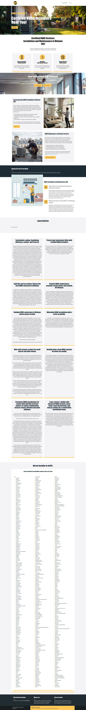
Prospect (56, 666)
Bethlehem (37, 518)
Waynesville (18, 590)
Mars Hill (37, 585)
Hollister (56, 648)
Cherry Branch (57, 541)
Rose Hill (37, 682)
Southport (37, 523)
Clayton (17, 529)
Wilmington (18, 486)
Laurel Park (37, 628)
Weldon (56, 503)
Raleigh (17, 479)
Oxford (17, 603)
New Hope (57, 556)
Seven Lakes (37, 485)
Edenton (37, 478)
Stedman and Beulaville (59, 504)
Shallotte (37, 499)
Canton (36, 494)
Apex (17, 498)
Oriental (56, 594)
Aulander (56, 633)
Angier (17, 655)
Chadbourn (37, 679)
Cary (17, 485)
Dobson (56, 522)
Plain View (57, 512)
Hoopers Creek (58, 543)
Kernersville (18, 528)
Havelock (17, 538)
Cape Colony (57, 686)
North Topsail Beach (59, 653)
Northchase (18, 675)
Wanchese (37, 669)
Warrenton (57, 617)
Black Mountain (19, 614)
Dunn (17, 594)
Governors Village (58, 497)
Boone (17, 540)
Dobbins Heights (58, 658)
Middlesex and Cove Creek (60, 608)
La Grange (37, 621)
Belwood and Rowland (59, 598)
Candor (56, 586)
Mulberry (37, 676)
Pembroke (37, 586)
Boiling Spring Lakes (20, 648)
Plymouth (37, 552)
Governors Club (58, 521)
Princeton (57, 542)
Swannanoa (37, 492)
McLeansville (57, 639)
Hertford (37, 664)
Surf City (37, 575)
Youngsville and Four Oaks (40, 650)
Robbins (56, 513)
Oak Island (18, 617)
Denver (36, 591)
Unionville (18, 634)
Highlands (57, 610)
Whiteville (18, 662)
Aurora (56, 679)
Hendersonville (19, 569)
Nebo (56, 561)
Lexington (18, 541)
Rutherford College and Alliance (61, 603)
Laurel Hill (57, 602)
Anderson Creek (19, 562)
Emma (36, 629)
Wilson (17, 503)
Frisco (56, 672)
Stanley (36, 532)
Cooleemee (57, 619)
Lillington (37, 545)
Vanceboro (57, 609)
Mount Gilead (57, 580)
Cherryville (18, 652)
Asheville (17, 492)
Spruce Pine (37, 651)
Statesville (18, 524)
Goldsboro (18, 512)
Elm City (56, 499)
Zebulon (17, 656)
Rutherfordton (38, 510)
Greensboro (18, 480)
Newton (17, 571)
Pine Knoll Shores (58, 570)
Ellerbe (56, 618)
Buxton (56, 518)
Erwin (17, 672)
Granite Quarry (38, 589)
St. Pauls (37, 667)
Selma (17, 638)
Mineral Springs (38, 581)
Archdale (17, 581)
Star (55, 557)
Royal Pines (37, 483)
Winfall (56, 664)
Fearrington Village (38, 615)
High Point (18, 488)
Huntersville (18, 497)
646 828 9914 (65, 2)
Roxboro (17, 612)
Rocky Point (57, 508)
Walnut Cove (37, 671)
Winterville (18, 591)
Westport (37, 503)
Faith (56, 614)
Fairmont (37, 624)
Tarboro (17, 588)
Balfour (56, 585)
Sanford (17, 519)
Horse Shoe (37, 660)
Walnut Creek (57, 536)
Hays (56, 551)
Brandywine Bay (58, 560)
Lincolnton (18, 584)
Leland (17, 531)
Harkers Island (57, 564)
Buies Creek (37, 557)
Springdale (57, 579)
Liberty (36, 622)
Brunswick (57, 599)
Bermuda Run (37, 617)
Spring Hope (57, 529)
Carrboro (17, 532)
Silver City (57, 605)
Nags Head (37, 590)
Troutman (37, 609)
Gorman (56, 627)
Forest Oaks (37, 508)
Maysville (56, 623)
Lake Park (37, 524)
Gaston (56, 567)
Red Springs (37, 566)
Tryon (56, 533)
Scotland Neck (57, 493)
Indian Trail (18, 507)
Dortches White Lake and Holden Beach (62, 628)
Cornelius (17, 518)
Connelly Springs (38, 646)
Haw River (37, 633)
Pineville (17, 602)
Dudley (56, 490)
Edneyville (37, 603)
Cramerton (37, 488)
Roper (56, 681)
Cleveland (57, 593)
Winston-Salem (19, 483)
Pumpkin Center (58, 488)
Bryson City (57, 492)
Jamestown (37, 495)
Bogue (56, 646)
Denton (56, 552)
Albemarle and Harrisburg (21, 551)
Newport (37, 479)
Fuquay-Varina (18, 521)
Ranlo (36, 542)
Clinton (17, 609)
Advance (56, 595)
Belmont (17, 576)
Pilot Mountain (57, 509)
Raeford (17, 676)
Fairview (36, 607)
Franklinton (37, 642)
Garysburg (57, 650)
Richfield (56, 645)
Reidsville (17, 570)
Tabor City (37, 513)
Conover (17, 608)
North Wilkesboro (38, 504)
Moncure (56, 671)
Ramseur (37, 677)
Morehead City (18, 596)
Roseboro (57, 615)
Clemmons (18, 535)
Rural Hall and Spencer (39, 574)
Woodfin (17, 642)
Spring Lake (18, 578)
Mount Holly (18, 553)
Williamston (18, 665)
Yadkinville (37, 595)
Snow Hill (37, 647)
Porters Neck (18, 627)
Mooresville (18, 508)
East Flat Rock (18, 651)
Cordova (56, 559)
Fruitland (37, 652)
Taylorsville (37, 661)
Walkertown (18, 670)
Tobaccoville (37, 618)
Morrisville (18, 522)
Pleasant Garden (19, 677)
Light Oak (56, 647)
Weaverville (37, 519)
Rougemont (57, 685)
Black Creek (57, 638)
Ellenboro (56, 674)
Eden (17, 561)
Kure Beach (37, 637)
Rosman (56, 656)
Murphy (56, 485)
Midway (17, 680)
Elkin (36, 517)
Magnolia (56, 572)
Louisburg (37, 538)
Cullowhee (18, 641)
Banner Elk (57, 526)
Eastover (37, 531)
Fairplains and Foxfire (59, 495)
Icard (36, 666)
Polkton (36, 619)
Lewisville (18, 567)
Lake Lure (57, 510)
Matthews (18, 514)
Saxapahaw (57, 553)
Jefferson (57, 514)
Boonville (56, 540)
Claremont (57, 479)
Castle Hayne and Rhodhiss (60, 624)
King (17, 636)
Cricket (36, 636)
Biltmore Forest (58, 502)
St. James (18, 653)
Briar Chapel (37, 543)
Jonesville (37, 632)
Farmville (17, 685)
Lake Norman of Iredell (20, 574)
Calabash (37, 675)
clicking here (68, 703)
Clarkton (56, 632)
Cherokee (37, 665)
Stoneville (57, 574)
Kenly (36, 638)
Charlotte (17, 478)
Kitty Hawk (37, 547)
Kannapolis (18, 502)
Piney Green (18, 566)
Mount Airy (18, 589)
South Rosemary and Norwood (41, 599)
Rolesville (17, 618)
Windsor (37, 555)
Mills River (18, 628)
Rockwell (37, 670)
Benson (36, 527)
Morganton (18, 546)
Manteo (56, 481)
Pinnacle (56, 684)
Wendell (17, 619)
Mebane (17, 556)
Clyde (56, 523)
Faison (56, 584)
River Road (37, 546)
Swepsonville (37, 648)
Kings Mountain (19, 586)
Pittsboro (37, 498)
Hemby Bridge (57, 486)
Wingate (36, 484)
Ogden (17, 600)
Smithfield (18, 575)
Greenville (18, 490)
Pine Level (37, 656)
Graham (17, 557)
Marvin (17, 643)
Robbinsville (57, 651)
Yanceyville (37, 600)
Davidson (17, 572)
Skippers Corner (38, 570)
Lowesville (37, 576)
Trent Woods (37, 512)
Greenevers (57, 643)
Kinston (17, 536)
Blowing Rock (57, 591)
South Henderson (58, 612)
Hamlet (17, 646)
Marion (17, 622)
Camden (56, 641)
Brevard (17, 623)
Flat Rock (56, 622)
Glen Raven (37, 537)
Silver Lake (18, 650)
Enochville (37, 559)
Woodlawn (57, 655)
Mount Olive (18, 686)
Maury (56, 550)
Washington (18, 595)
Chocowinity (57, 555)
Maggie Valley (57, 489)
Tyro (36, 571)
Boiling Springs (38, 480)
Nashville (17, 658)
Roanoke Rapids (19, 564)
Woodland (57, 652)
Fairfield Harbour (38, 602)
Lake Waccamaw (58, 516)
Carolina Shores (38, 489)
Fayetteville (18, 484)
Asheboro (18, 527)
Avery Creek (37, 567)
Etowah (17, 624)
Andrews (56, 480)
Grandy (36, 593)
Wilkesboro (37, 548)
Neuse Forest (37, 681)
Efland (56, 669)
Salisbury (17, 513)
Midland (36, 535)
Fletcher (17, 613)
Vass (56, 642)
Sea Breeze (57, 507)
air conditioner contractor (52, 154)
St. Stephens (18, 598)
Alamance (57, 571)
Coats (36, 634)
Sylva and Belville (38, 614)
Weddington (18, 585)
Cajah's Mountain (38, 604)
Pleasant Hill (57, 667)
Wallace (36, 521)
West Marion (57, 604)
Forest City (18, 633)
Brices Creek (37, 502)
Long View (18, 679)
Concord (17, 489)
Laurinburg (18, 560)
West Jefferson (58, 494)
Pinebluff (56, 500)
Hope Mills (18, 552)
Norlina (56, 583)
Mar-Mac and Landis (39, 578)
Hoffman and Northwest (59, 676)
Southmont (57, 590)
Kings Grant (18, 607)
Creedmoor (37, 481)
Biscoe (36, 610)
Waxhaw (17, 550)
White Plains (57, 596)
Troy (36, 565)
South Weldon (57, 660)
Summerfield (18, 583)
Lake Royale (37, 572)
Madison (37, 657)
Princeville (37, 684)
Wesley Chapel (18, 599)
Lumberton (18, 533)
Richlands (37, 598)
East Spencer (57, 547)
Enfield (36, 641)
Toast (56, 545)
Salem (56, 524)
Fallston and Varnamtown (59, 677)
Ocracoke (57, 631)
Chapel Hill (18, 495)
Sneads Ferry (37, 643)
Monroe (17, 510)
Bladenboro (37, 674)
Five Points (57, 581)
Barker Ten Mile (58, 634)
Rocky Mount (18, 500)
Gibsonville (18, 631)
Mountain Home (38, 493)
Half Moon (18, 610)
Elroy (36, 507)
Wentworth (37, 612)
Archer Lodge (18, 674)
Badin (56, 476)
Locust (36, 551)
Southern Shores (38, 594)
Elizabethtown (38, 553)
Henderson (18, 559)
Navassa (37, 662)
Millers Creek (57, 527)
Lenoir (17, 542)
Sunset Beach (38, 516)
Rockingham (18, 604)
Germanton (57, 600)
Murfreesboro (38, 588)
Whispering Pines (38, 560)
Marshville (37, 605)
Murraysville (18, 548)
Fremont (56, 626)
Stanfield (56, 535)
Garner (17, 516)
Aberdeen (18, 621)
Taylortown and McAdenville (60, 613)
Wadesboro (18, 664)
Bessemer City (18, 657)
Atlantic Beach (57, 484)
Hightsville (57, 662)
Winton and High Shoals (59, 657)
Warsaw (36, 579)
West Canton (57, 532)
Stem (56, 588)
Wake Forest (18, 504)
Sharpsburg (57, 537)
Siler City (17, 615)
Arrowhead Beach (58, 670)
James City (18, 661)
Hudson (36, 533)
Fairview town (38, 526)
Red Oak (37, 550)
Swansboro (37, 562)
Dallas (17, 684)
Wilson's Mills (37, 613)
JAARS (56, 607)
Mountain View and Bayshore (40, 529)
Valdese (36, 486)
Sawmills (17, 667)
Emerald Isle (37, 540)
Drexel (56, 498)
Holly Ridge (37, 623)
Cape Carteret (38, 608)
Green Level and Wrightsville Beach (41, 627)
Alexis (56, 665)
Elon (17, 579)
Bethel (36, 686)
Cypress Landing (58, 546)
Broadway (57, 528)
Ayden (17, 671)
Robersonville (57, 517)
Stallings (17, 555)
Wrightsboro (18, 682)
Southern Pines (19, 565)
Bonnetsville (57, 562)
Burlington (18, 499)
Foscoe (56, 565)
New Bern (18, 517)
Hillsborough (18, 632)
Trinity (17, 645)
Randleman (37, 505)
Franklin (36, 514)
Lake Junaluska (38, 569)
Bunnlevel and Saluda (59, 675)
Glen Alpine (57, 478)
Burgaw (36, 509)
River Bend (37, 584)
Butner (17, 626)
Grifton (36, 596)
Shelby (17, 537)
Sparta (56, 483)
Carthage (37, 631)
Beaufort (37, 490)
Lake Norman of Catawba (20, 605)
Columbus (57, 576)
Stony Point (57, 519)
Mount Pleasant (38, 685)
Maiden (36, 556)
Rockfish (37, 536)
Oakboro (37, 655)
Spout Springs (18, 593)
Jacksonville (18, 494)
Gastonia (17, 493)
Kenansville (57, 637)
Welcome (37, 583)
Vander (56, 548)
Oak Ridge (18, 637)
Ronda (56, 661)
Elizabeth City (18, 543)
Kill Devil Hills (18, 629)
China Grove (37, 497)
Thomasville (18, 526)
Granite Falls (37, 476)
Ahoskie (17, 681)
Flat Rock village (38, 561)
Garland (56, 589)
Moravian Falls (38, 672)
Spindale (37, 500)
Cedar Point (37, 658)
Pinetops (56, 538)
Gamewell (37, 522)
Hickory (17, 505)
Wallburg (37, 580)
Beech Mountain (58, 680)
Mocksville (18, 666)
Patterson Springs (58, 621)
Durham (17, 481)
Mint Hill (17, 523)
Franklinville (57, 531)
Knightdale (18, 545)
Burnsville (37, 680)
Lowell (36, 541)
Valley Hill (37, 653)
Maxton (36, 626)
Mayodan (37, 639)
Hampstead (18, 639)
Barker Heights (58, 569)
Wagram (56, 636)
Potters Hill (57, 682)
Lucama (56, 629)
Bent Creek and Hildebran (59, 505)
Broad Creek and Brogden (40, 645)
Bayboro (56, 575)
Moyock (17, 669)
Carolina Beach (19, 647)
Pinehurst (18, 547)
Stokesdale (18, 660)
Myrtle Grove (18, 580)
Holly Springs (18, 509)
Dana (36, 528)
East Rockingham (38, 564)
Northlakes (57, 566)
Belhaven (56, 578)
